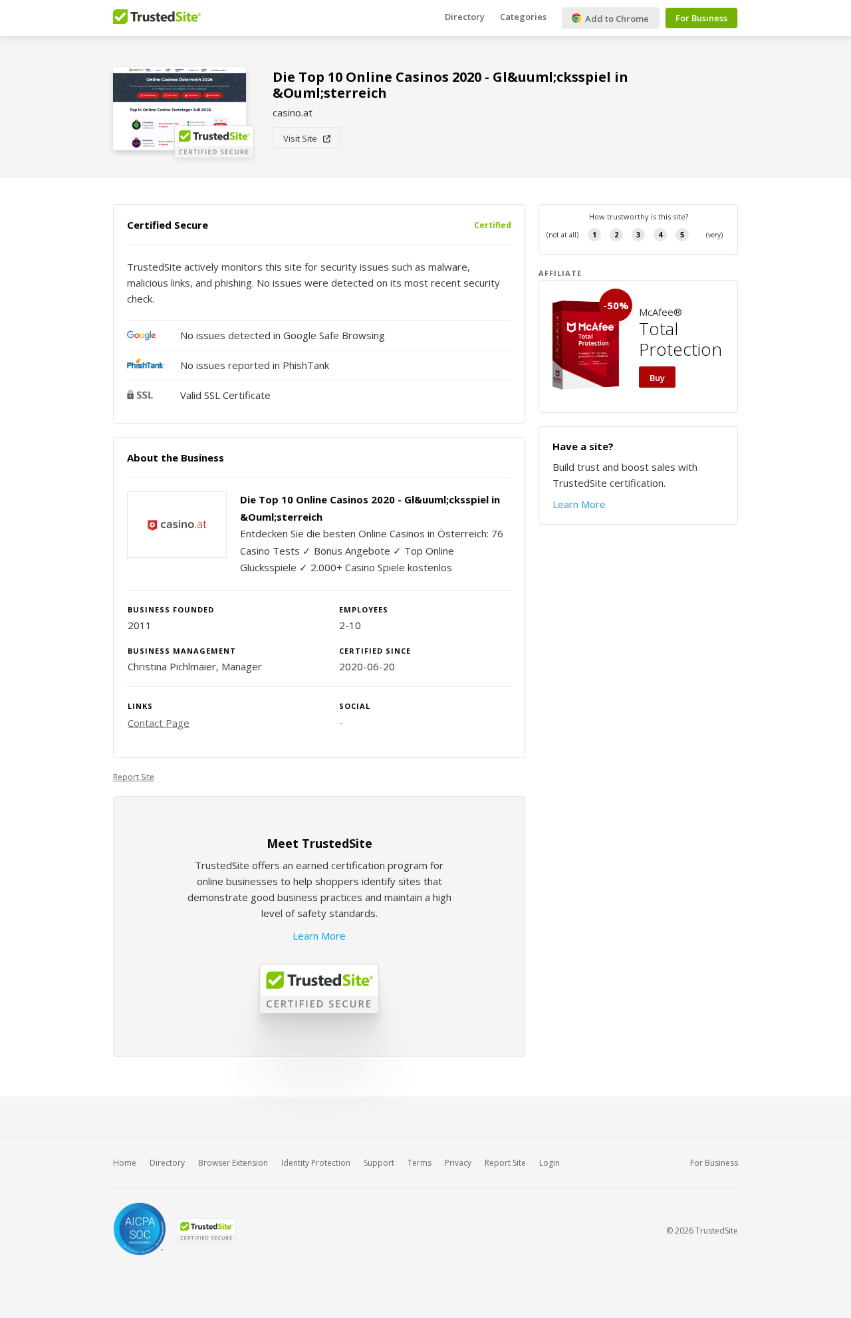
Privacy (458, 1162)
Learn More (319, 935)
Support (379, 1162)
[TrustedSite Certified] (206, 1230)
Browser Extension (233, 1162)
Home (124, 1162)
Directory (465, 17)
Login (549, 1162)
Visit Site (303, 138)
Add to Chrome (616, 19)
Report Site (133, 777)
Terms (419, 1162)
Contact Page (158, 722)
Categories (523, 17)
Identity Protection (315, 1162)
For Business (701, 18)
